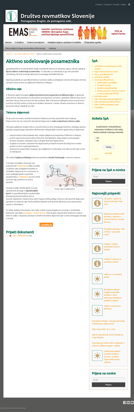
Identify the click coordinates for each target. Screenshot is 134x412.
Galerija (52, 48)
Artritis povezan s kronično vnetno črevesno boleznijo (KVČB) (111, 92)
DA (98, 138)
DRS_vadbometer (20, 236)
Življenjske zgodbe (92, 42)
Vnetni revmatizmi (35, 42)
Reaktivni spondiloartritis (107, 88)
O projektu (45, 225)
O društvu (98, 4)
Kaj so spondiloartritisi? (103, 74)
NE (98, 141)
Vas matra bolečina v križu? (24, 54)
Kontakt (116, 4)
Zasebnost (108, 4)
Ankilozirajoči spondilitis (107, 83)
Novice (8, 42)
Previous (7, 31)
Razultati (108, 153)
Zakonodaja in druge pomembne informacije (25, 48)
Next (127, 31)
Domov (9, 54)
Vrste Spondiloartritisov (104, 80)
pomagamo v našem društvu (34, 213)
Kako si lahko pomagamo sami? (106, 105)
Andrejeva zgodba (101, 77)
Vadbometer (22, 166)
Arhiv (96, 159)
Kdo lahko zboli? (101, 96)
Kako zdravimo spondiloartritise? (107, 102)
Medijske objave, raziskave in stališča (64, 42)
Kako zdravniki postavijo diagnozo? (108, 99)
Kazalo (123, 4)
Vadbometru (24, 177)
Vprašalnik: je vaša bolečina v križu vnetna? (108, 67)
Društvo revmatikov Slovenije (15, 408)
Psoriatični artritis (104, 85)
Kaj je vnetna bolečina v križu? (106, 72)
